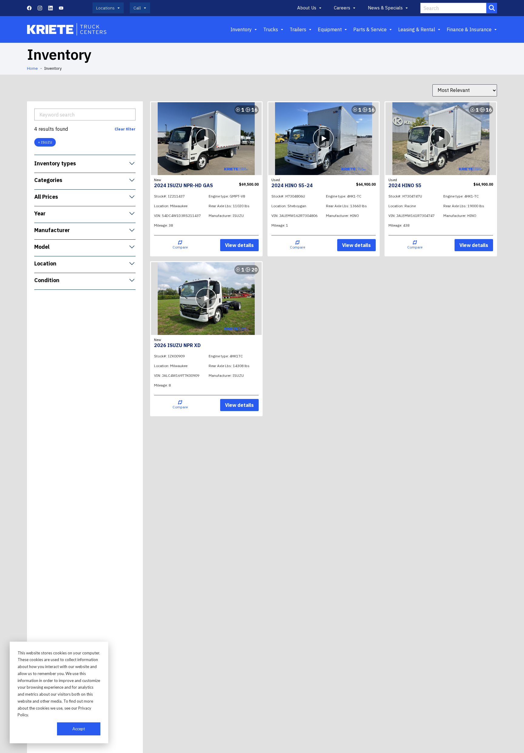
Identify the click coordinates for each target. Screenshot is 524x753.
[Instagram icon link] (40, 8)
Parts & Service (370, 29)
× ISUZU (45, 142)
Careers (342, 8)
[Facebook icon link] (29, 8)
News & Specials (385, 8)
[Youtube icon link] (61, 8)
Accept (78, 728)
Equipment (330, 29)
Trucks (270, 29)
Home (32, 68)
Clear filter (125, 129)
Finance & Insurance (469, 29)
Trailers (298, 29)
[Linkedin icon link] (50, 8)
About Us (306, 8)
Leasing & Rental (416, 29)
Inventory (241, 29)
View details (239, 245)
